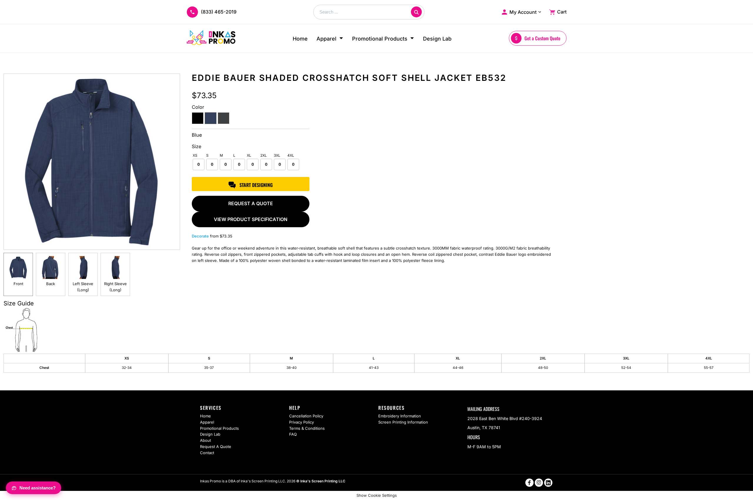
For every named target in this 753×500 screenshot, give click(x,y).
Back (50, 283)
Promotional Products (219, 428)
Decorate (200, 236)
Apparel (207, 422)
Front (18, 283)
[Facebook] (529, 483)
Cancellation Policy (306, 416)
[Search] (416, 11)
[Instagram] (539, 483)
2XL (263, 155)
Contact (207, 452)
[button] (330, 38)
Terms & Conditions (307, 428)
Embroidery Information (399, 416)
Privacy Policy (301, 422)
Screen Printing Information (403, 422)
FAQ (293, 434)
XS (195, 155)
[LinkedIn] (548, 483)
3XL (277, 155)
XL (249, 155)
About (205, 440)
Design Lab (210, 434)
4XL (290, 155)
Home (205, 416)
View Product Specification (250, 219)
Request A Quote (215, 446)
